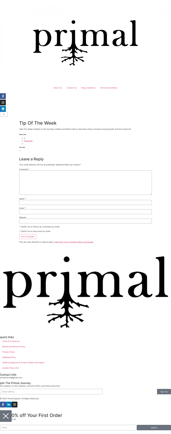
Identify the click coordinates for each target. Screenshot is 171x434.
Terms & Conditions (108, 88)
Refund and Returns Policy (13, 346)
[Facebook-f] (3, 96)
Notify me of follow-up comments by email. (40, 227)
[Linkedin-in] (9, 404)
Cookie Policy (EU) (10, 368)
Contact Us (72, 88)
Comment (24, 169)
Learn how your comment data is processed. (74, 242)
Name (22, 199)
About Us (58, 88)
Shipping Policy (9, 357)
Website (22, 217)
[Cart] (4, 114)
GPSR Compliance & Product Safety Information (23, 362)
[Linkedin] (3, 109)
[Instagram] (3, 102)
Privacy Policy (8, 352)
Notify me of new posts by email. (36, 231)
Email (22, 208)
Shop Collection (88, 88)
